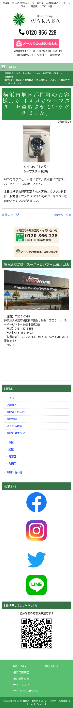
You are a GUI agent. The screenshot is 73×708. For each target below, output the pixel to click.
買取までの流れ (15, 412)
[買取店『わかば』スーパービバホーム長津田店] (36, 25)
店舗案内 (11, 405)
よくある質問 (14, 426)
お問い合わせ (14, 472)
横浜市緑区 (19, 666)
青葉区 (12, 456)
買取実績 (11, 419)
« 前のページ (10, 215)
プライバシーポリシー (26, 691)
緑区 (11, 442)
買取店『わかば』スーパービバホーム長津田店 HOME (31, 73)
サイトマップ (21, 685)
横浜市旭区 (51, 666)
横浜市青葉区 (21, 672)
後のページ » (62, 215)
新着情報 (8, 76)
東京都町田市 (21, 679)
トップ (10, 398)
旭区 (11, 449)
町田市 (12, 463)
